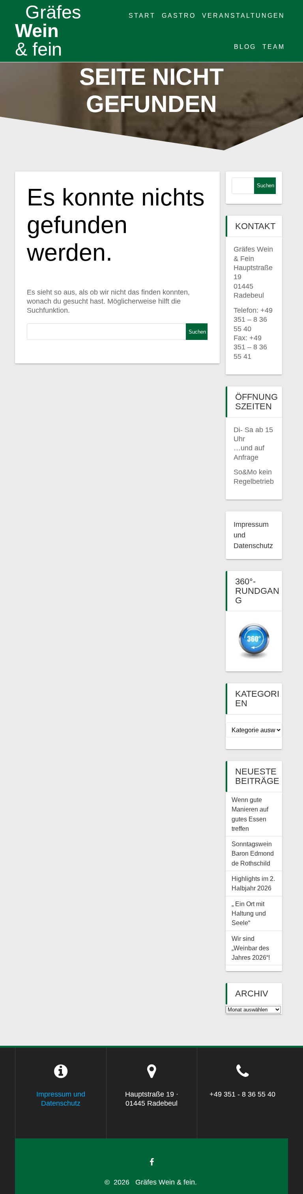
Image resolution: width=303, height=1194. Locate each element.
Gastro (179, 15)
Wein (48, 30)
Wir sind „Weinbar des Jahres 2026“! (251, 948)
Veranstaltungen (243, 15)
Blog (245, 46)
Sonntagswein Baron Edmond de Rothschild (253, 853)
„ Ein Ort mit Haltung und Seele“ (249, 913)
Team (273, 46)
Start (142, 15)
